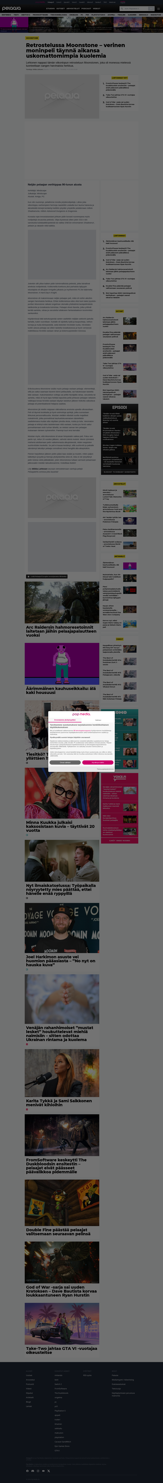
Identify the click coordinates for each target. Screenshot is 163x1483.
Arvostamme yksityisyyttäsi (65, 720)
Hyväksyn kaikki (98, 762)
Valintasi (98, 720)
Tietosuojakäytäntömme (105, 769)
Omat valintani (65, 762)
